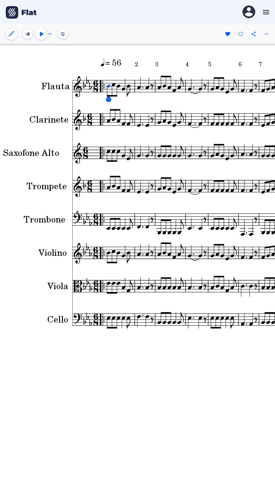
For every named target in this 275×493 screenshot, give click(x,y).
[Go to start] (28, 34)
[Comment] (240, 34)
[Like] (227, 34)
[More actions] (266, 34)
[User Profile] (248, 12)
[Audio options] (50, 34)
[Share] (253, 34)
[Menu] (265, 12)
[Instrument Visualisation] (63, 34)
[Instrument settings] (11, 34)
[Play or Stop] (41, 34)
